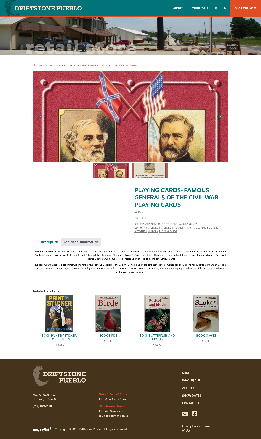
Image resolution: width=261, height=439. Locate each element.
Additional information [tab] (81, 242)
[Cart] (216, 8)
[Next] (220, 116)
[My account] (224, 8)
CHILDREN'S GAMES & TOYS (177, 227)
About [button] (178, 8)
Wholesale (200, 8)
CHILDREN (54, 65)
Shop (35, 65)
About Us (189, 388)
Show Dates (191, 395)
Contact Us (191, 403)
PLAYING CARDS (168, 231)
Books (43, 65)
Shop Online (244, 8)
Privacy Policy (191, 426)
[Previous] (40, 116)
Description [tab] (49, 242)
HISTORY (153, 231)
